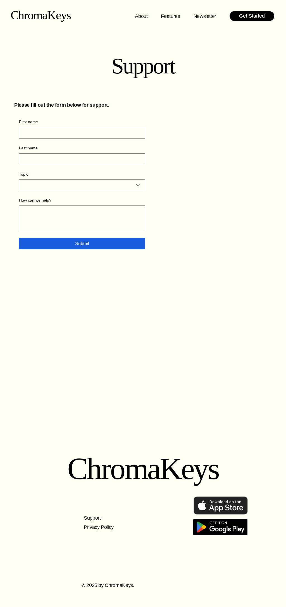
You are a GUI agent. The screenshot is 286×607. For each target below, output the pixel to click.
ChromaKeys (41, 15)
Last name (28, 148)
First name (28, 122)
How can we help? (35, 200)
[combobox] (82, 185)
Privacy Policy (99, 527)
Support (92, 518)
